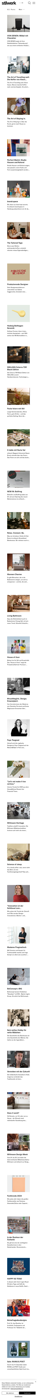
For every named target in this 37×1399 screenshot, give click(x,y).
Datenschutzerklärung (17, 1389)
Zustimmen (27, 1393)
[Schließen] (34, 1383)
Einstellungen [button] (18, 1396)
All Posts (11, 9)
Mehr (20, 9)
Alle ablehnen (10, 1393)
